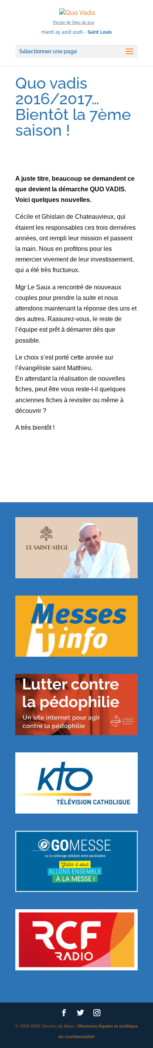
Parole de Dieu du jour (74, 22)
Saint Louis (99, 32)
